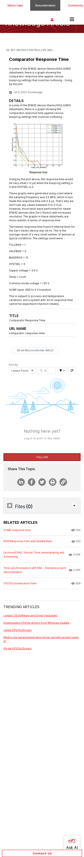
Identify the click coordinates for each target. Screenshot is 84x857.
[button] (74, 505)
